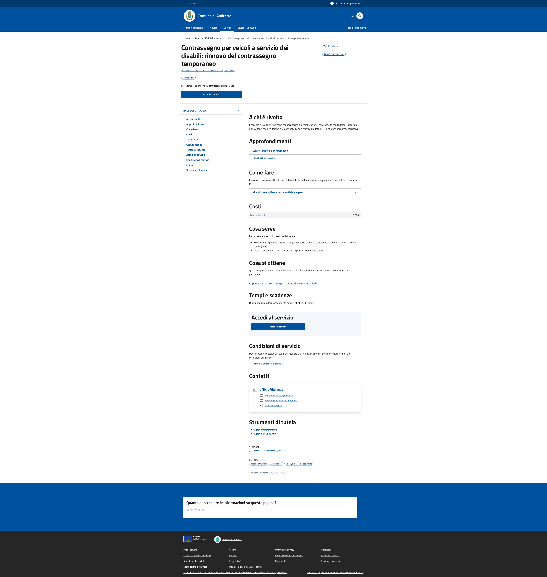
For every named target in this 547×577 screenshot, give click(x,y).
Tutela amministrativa (265, 430)
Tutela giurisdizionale (265, 434)
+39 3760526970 (273, 405)
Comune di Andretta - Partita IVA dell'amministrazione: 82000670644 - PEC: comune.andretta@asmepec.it (235, 572)
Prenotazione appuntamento (289, 555)
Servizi (197, 38)
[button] (345, 3)
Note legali (326, 549)
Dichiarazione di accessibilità (197, 555)
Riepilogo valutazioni (331, 561)
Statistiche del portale (194, 561)
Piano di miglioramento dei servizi (245, 566)
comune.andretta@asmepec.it (281, 400)
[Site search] (359, 15)
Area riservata (190, 549)
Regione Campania (191, 3)
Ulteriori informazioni (264, 158)
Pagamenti (280, 561)
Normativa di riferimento (333, 53)
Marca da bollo (258, 215)
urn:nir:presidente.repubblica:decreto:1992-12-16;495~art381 (208, 70)
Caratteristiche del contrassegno (270, 151)
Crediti (232, 549)
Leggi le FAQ (235, 561)
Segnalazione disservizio (195, 566)
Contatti (233, 555)
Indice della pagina (194, 111)
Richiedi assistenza (330, 555)
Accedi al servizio (211, 94)
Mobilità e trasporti (214, 38)
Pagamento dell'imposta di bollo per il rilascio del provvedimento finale (283, 283)
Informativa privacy (284, 549)
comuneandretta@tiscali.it (279, 395)
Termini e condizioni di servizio (268, 363)
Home (187, 38)
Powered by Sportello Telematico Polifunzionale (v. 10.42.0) (335, 572)
